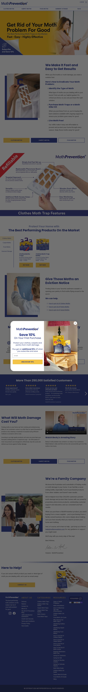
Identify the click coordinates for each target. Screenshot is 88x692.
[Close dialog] (75, 323)
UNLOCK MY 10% (27, 362)
